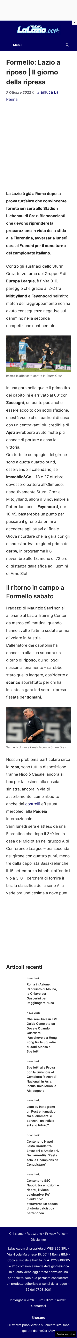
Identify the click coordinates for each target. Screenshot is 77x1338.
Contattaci (38, 1306)
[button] (67, 45)
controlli (32, 804)
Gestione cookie (66, 1334)
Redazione (34, 1234)
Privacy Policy (55, 1234)
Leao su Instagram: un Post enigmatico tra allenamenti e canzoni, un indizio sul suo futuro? (41, 1116)
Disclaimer (38, 1240)
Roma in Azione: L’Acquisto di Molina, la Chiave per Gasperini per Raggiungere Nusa (42, 993)
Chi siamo (16, 1234)
